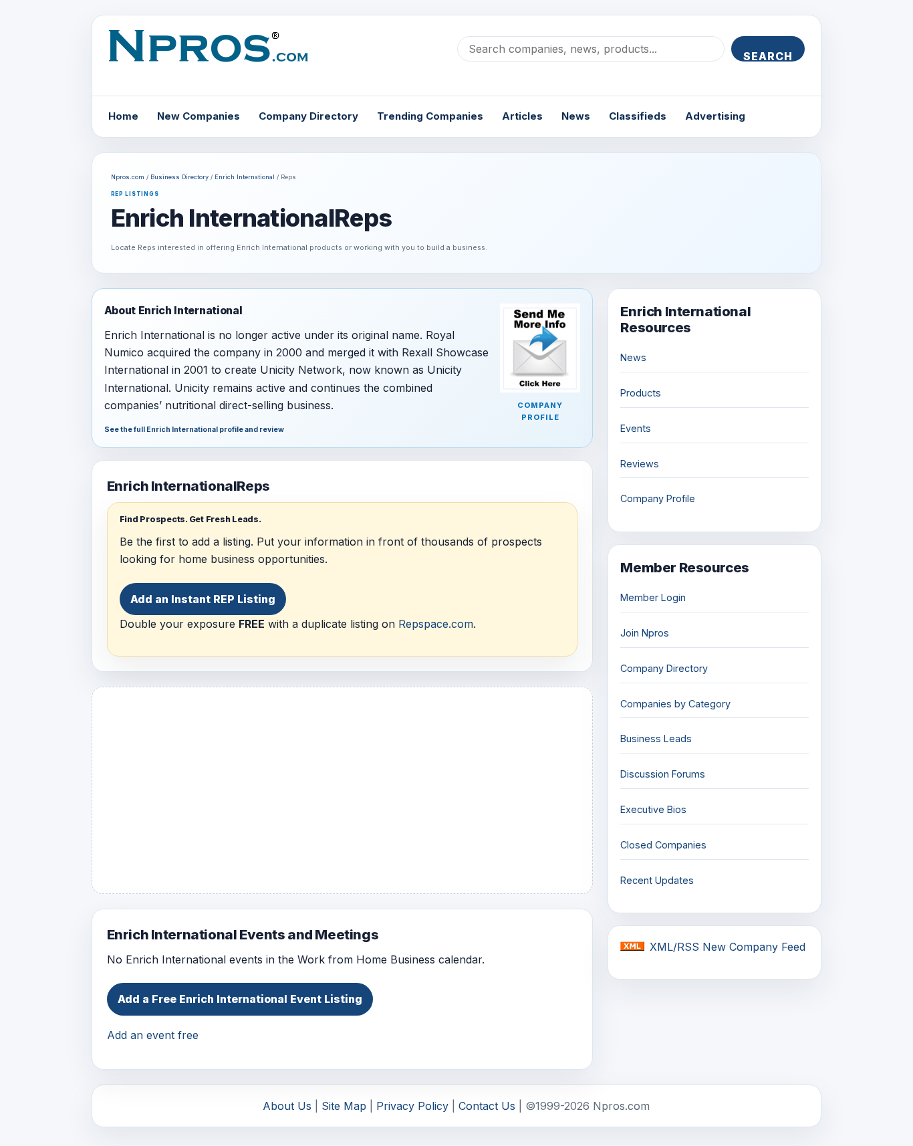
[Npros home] (218, 57)
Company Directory (308, 116)
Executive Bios (653, 809)
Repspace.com (435, 624)
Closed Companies (663, 844)
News (575, 116)
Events (635, 428)
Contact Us (487, 1106)
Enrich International (245, 177)
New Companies (198, 116)
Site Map (343, 1106)
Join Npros (644, 633)
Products (640, 392)
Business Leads (656, 738)
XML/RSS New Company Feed (727, 946)
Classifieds (637, 116)
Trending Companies (430, 116)
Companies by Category (675, 703)
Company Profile (657, 498)
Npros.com (127, 177)
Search (768, 55)
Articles (522, 116)
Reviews (639, 463)
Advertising (715, 116)
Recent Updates (657, 880)
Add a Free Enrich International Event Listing (240, 999)
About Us (287, 1106)
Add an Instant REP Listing (202, 599)
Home (123, 116)
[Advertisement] (342, 790)
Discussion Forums (662, 774)
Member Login (653, 597)
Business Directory (179, 177)
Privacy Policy (412, 1106)
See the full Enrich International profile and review (194, 429)
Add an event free (153, 1035)
